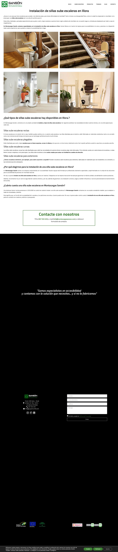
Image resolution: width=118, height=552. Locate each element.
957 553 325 (43, 219)
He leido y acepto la (79, 416)
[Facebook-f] (31, 412)
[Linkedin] (34, 412)
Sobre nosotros (79, 4)
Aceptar (88, 549)
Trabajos (98, 4)
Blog (105, 4)
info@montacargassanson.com (64, 219)
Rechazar (98, 549)
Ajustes (108, 549)
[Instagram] (27, 412)
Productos (90, 4)
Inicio (69, 4)
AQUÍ (34, 549)
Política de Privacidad (85, 416)
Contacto (113, 4)
